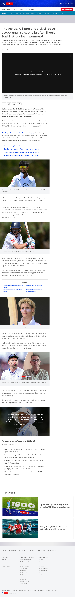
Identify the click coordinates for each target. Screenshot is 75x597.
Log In (71, 3)
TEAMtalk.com (5, 564)
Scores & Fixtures (24, 13)
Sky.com (41, 559)
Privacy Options (32, 590)
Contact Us (54, 590)
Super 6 (3, 561)
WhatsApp (53, 550)
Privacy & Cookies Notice (19, 590)
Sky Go (40, 564)
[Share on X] (9, 103)
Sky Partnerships (43, 570)
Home (3, 9)
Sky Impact (41, 572)
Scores (15, 9)
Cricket (4, 13)
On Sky (55, 13)
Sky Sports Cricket (24, 566)
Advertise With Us (43, 577)
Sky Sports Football (25, 564)
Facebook (13, 550)
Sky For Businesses (43, 568)
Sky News (41, 561)
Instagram (32, 550)
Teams (38, 13)
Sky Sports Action (24, 574)
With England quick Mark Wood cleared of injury (18, 133)
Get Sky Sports (63, 3)
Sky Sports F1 (23, 570)
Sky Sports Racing (24, 581)
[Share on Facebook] (4, 103)
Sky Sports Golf (24, 568)
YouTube (43, 550)
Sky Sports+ (23, 579)
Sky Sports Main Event (25, 559)
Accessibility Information (44, 590)
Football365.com (6, 566)
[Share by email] (19, 103)
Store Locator (42, 574)
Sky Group (41, 566)
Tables (33, 13)
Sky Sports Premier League (26, 561)
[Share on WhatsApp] (14, 103)
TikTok (23, 550)
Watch (22, 9)
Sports (8, 9)
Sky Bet (27, 9)
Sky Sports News (24, 577)
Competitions (46, 13)
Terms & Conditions (6, 590)
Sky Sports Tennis (24, 572)
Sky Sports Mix (23, 583)
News (11, 13)
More (32, 9)
